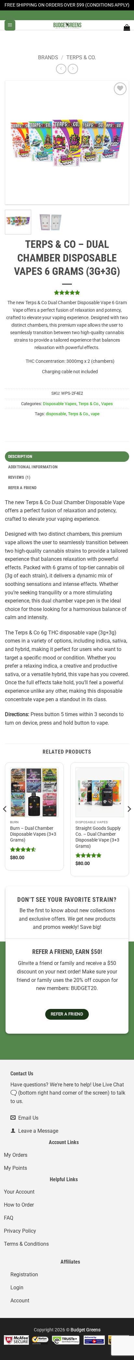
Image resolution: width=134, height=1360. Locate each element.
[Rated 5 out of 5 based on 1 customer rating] (67, 292)
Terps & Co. (81, 57)
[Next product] (61, 69)
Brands (48, 57)
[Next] (118, 142)
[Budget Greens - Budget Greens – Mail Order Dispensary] (67, 25)
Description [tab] (20, 456)
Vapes (107, 403)
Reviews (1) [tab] (19, 477)
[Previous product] (73, 69)
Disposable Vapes (59, 403)
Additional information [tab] (33, 466)
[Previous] (16, 142)
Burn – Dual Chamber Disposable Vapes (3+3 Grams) (33, 834)
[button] (10, 25)
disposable (56, 413)
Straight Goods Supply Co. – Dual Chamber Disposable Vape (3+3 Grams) (98, 837)
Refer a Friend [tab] (22, 487)
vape (95, 413)
